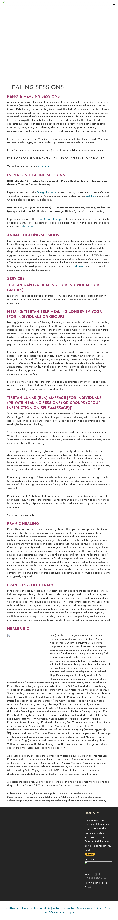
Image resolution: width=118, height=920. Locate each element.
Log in (70, 912)
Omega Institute (46, 192)
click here (43, 166)
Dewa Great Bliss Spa (49, 219)
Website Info (56, 912)
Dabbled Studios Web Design (83, 908)
